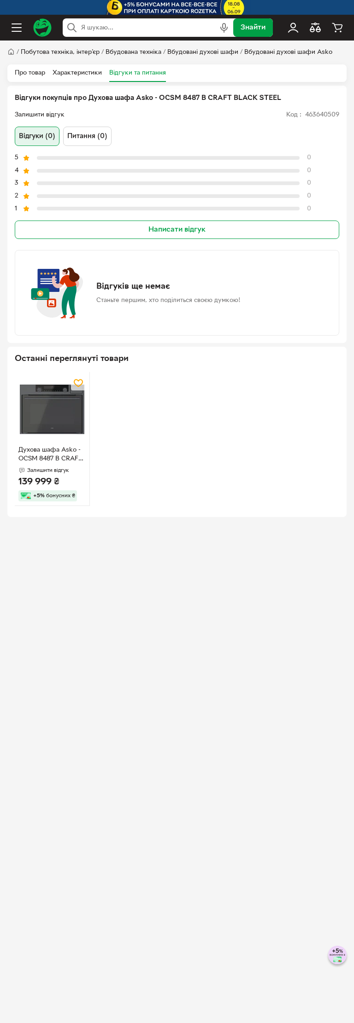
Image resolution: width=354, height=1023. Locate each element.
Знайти (253, 27)
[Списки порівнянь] (315, 27)
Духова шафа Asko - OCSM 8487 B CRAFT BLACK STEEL (50, 455)
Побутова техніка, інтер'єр (60, 52)
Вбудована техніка (133, 52)
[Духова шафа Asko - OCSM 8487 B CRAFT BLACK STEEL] (52, 409)
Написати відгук (177, 229)
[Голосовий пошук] (224, 27)
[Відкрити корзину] (337, 27)
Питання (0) (87, 136)
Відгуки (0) (37, 136)
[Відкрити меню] (16, 27)
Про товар (30, 73)
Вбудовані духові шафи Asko (288, 52)
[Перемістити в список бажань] (78, 383)
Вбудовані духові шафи (202, 52)
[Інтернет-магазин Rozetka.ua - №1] (42, 27)
